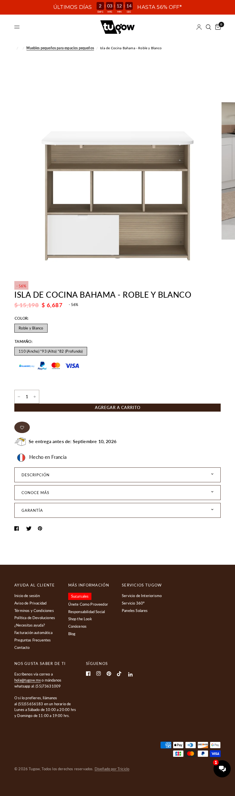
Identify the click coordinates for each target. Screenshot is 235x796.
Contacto (22, 647)
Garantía (32, 510)
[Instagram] (98, 673)
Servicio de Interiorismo (142, 595)
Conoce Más (35, 492)
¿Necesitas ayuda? (29, 625)
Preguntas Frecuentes (32, 640)
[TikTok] (119, 673)
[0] (217, 27)
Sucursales (80, 596)
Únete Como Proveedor (88, 604)
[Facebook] (88, 673)
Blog (72, 633)
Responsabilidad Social (86, 611)
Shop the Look (80, 619)
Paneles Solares (135, 610)
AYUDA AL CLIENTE (34, 585)
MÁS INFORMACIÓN (88, 585)
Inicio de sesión (27, 595)
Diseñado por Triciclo (112, 769)
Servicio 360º (133, 603)
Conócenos (77, 626)
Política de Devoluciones (34, 617)
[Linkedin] (130, 674)
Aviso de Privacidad (30, 603)
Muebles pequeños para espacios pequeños (60, 48)
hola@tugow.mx (27, 680)
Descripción (35, 475)
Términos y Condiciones (34, 610)
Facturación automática (33, 632)
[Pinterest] (109, 673)
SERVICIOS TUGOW (142, 585)
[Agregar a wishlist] (22, 427)
